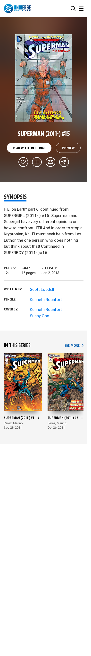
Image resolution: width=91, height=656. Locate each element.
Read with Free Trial (29, 148)
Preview (68, 148)
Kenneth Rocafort (46, 299)
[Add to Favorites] (23, 162)
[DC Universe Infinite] (17, 8)
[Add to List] (37, 162)
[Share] (64, 162)
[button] (73, 8)
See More (74, 345)
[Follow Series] (50, 162)
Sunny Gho (39, 315)
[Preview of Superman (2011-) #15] (43, 78)
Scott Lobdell (42, 289)
